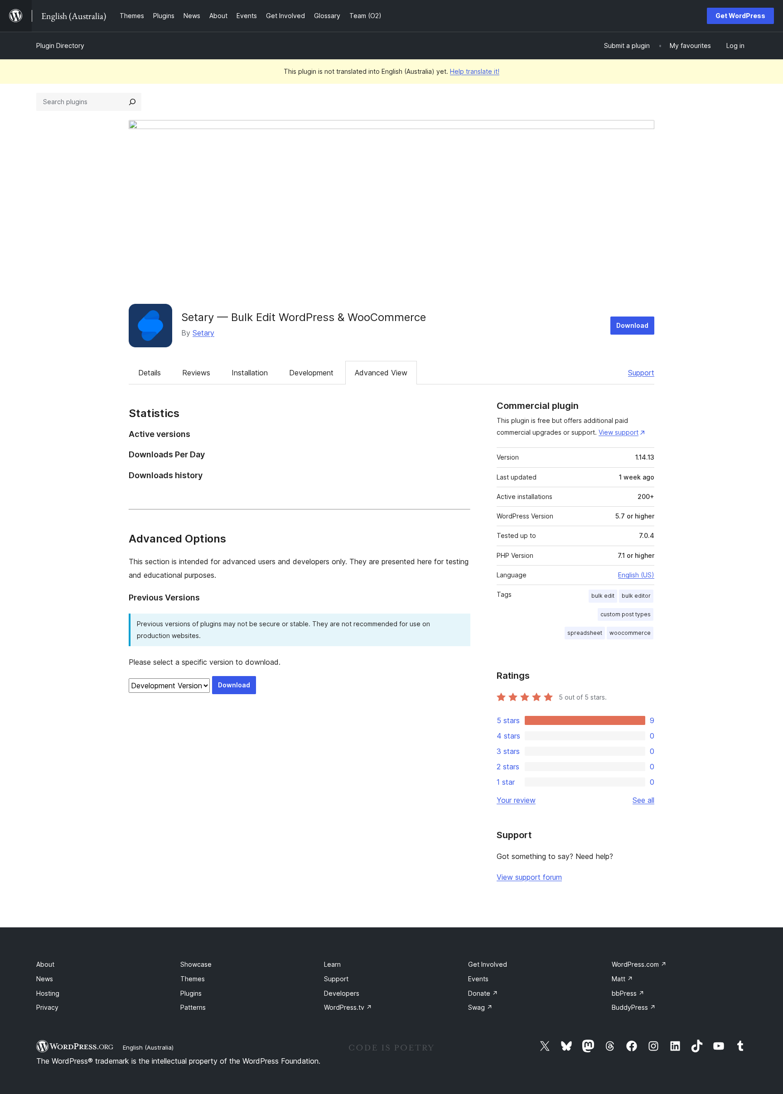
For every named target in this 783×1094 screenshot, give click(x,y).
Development (311, 372)
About (45, 964)
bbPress (628, 993)
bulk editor (636, 595)
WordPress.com (639, 964)
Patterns (193, 1007)
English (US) (636, 575)
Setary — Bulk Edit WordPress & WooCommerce (303, 317)
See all (643, 800)
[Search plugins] (132, 102)
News (44, 979)
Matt (622, 979)
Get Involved (487, 964)
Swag (480, 1007)
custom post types (625, 614)
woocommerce (630, 632)
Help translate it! (474, 71)
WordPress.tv (348, 1007)
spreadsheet (584, 632)
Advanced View (381, 372)
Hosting (47, 993)
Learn (332, 964)
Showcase (196, 964)
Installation (250, 372)
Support (641, 372)
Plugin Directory (60, 45)
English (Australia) (148, 1047)
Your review (516, 800)
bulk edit (602, 595)
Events (478, 979)
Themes (192, 979)
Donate (483, 993)
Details (149, 372)
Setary (203, 332)
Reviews (196, 372)
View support (618, 432)
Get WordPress (740, 15)
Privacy (47, 1007)
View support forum (529, 877)
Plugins (191, 993)
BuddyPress (634, 1007)
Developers (341, 993)
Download (632, 325)
